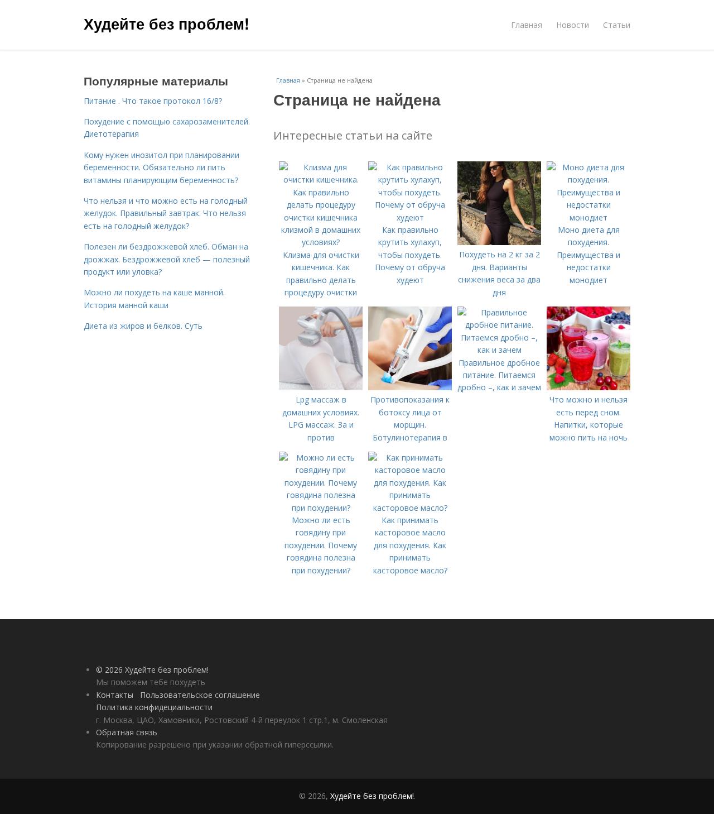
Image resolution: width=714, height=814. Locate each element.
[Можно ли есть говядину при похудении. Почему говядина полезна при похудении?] (321, 507)
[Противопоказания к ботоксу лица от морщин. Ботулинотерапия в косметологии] (410, 387)
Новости (572, 25)
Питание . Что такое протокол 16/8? (153, 100)
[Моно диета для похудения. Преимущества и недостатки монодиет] (588, 217)
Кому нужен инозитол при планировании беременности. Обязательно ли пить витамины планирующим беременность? (161, 167)
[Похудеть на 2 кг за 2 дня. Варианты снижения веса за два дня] (499, 242)
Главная (526, 25)
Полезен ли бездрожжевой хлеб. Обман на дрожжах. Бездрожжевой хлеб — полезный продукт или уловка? (167, 259)
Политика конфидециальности (154, 707)
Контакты (114, 694)
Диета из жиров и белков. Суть (143, 325)
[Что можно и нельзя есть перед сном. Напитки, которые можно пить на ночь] (588, 387)
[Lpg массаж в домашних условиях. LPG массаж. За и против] (321, 387)
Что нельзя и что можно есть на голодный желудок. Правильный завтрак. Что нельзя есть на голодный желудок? (166, 213)
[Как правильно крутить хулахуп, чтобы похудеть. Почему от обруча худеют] (410, 217)
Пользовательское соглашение (200, 694)
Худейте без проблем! (166, 23)
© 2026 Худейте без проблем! (152, 669)
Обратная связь (126, 732)
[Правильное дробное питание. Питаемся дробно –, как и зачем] (499, 349)
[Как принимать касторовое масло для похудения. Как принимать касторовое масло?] (410, 507)
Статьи (616, 25)
